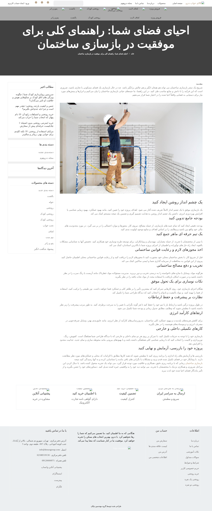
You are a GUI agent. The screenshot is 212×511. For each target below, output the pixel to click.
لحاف (50, 231)
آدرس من (162, 452)
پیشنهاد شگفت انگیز (43, 249)
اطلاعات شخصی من (158, 457)
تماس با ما (194, 446)
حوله (51, 202)
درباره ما (195, 440)
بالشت (50, 196)
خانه (132, 54)
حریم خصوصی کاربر (190, 468)
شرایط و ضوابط (191, 462)
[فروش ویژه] (156, 11)
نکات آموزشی (192, 452)
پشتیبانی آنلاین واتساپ (51, 467)
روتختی (49, 208)
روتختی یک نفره (192, 479)
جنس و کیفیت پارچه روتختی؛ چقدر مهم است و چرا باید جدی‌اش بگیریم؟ (34, 107)
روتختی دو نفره (192, 485)
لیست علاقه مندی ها (158, 446)
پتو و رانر (49, 243)
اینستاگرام (57, 473)
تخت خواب (48, 225)
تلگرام (59, 486)
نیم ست (49, 237)
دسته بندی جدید (45, 190)
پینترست (58, 480)
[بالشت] (73, 11)
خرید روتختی (193, 474)
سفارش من (161, 440)
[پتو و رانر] (54, 11)
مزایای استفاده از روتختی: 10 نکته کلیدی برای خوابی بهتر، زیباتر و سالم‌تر (33, 133)
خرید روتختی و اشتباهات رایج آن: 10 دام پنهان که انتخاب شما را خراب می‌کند (34, 116)
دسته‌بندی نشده (46, 152)
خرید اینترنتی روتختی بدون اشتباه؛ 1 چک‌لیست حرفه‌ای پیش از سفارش (36, 124)
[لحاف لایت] (134, 11)
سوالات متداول (192, 457)
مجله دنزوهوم (46, 158)
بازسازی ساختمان (194, 363)
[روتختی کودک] (94, 11)
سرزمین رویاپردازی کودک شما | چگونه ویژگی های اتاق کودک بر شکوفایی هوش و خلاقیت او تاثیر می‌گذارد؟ (32, 97)
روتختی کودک (46, 214)
